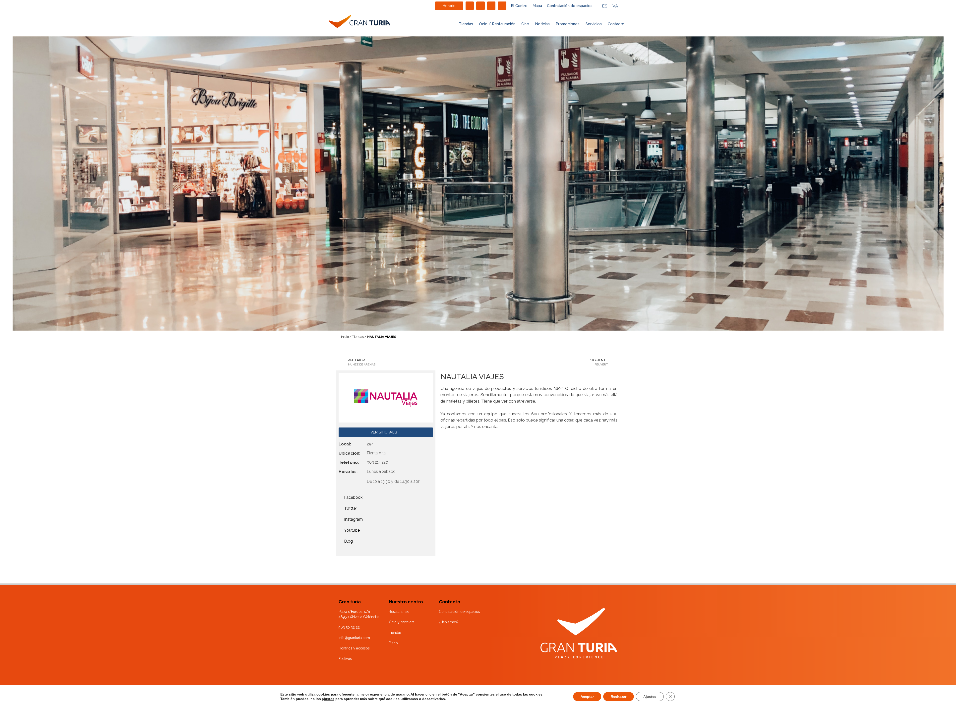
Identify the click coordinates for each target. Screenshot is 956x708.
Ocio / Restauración (497, 24)
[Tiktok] (502, 5)
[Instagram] (480, 5)
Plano (393, 643)
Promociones (568, 24)
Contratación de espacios (570, 5)
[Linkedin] (491, 5)
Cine (525, 24)
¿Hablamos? (449, 622)
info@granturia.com (354, 638)
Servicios (594, 24)
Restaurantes (399, 612)
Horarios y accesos (354, 648)
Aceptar (587, 697)
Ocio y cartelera (402, 622)
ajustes (328, 699)
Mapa (537, 5)
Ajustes (649, 697)
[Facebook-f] (470, 5)
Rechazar (618, 697)
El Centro (519, 5)
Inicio (345, 337)
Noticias (542, 24)
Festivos (345, 659)
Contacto (616, 24)
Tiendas (466, 24)
